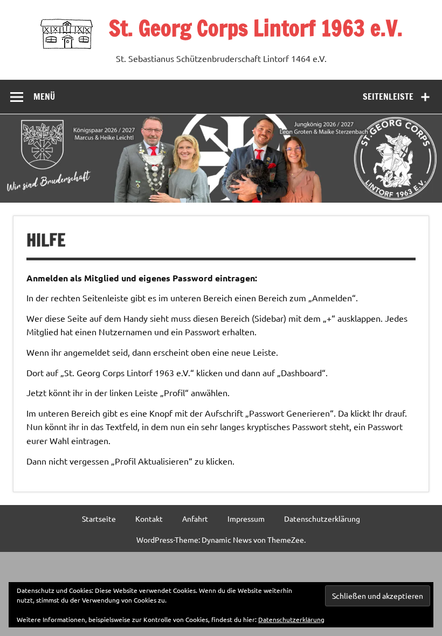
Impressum (246, 518)
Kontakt (149, 518)
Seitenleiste (388, 96)
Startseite (99, 518)
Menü (44, 96)
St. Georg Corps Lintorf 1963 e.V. (256, 27)
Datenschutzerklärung (322, 518)
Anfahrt (195, 518)
